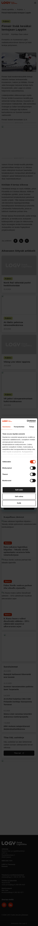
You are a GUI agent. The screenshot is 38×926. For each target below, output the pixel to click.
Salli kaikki (19, 490)
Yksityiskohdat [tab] (19, 427)
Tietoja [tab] (31, 427)
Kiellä (19, 503)
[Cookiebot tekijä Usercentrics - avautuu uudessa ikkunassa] (27, 421)
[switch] (33, 468)
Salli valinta (19, 496)
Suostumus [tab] (6, 427)
